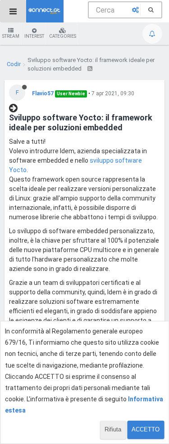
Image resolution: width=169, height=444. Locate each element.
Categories (62, 36)
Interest (34, 36)
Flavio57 (43, 93)
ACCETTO (146, 429)
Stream (10, 36)
